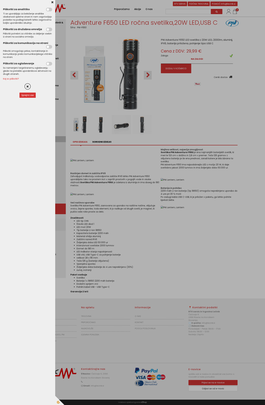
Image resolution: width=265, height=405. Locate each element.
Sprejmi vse (27, 95)
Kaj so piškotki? (11, 78)
